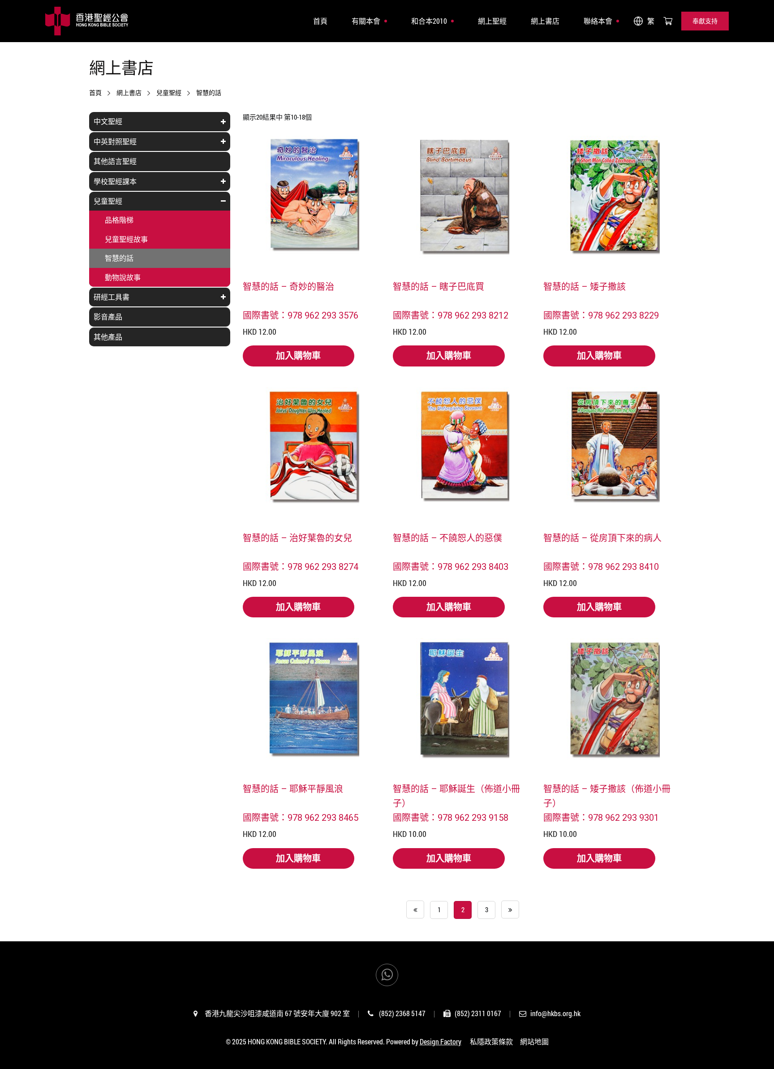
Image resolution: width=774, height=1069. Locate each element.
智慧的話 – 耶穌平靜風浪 (293, 788)
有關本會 (366, 21)
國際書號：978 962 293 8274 (300, 566)
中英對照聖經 (115, 141)
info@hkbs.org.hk (555, 1013)
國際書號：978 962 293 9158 (450, 817)
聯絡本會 (598, 21)
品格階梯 (119, 219)
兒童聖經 (168, 92)
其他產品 (108, 336)
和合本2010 (429, 21)
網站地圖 (534, 1041)
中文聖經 (108, 121)
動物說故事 (123, 277)
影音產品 (108, 316)
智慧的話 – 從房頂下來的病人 (602, 537)
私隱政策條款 (491, 1041)
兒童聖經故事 (126, 239)
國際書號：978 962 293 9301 (601, 817)
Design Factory (440, 1041)
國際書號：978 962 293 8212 (450, 315)
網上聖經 (492, 21)
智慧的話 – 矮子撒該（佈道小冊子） (607, 796)
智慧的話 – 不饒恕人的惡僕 (447, 537)
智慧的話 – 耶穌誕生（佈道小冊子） (456, 796)
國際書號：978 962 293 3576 (300, 315)
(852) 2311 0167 (478, 1013)
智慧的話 (208, 92)
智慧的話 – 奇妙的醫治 (288, 286)
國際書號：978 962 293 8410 (601, 566)
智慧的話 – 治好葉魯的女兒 (297, 537)
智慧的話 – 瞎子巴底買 (438, 286)
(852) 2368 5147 (402, 1013)
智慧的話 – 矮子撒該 (584, 286)
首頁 (320, 21)
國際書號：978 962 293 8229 (601, 315)
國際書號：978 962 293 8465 (300, 817)
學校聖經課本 (115, 181)
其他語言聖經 (115, 161)
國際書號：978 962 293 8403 (450, 566)
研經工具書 (111, 297)
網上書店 (545, 21)
